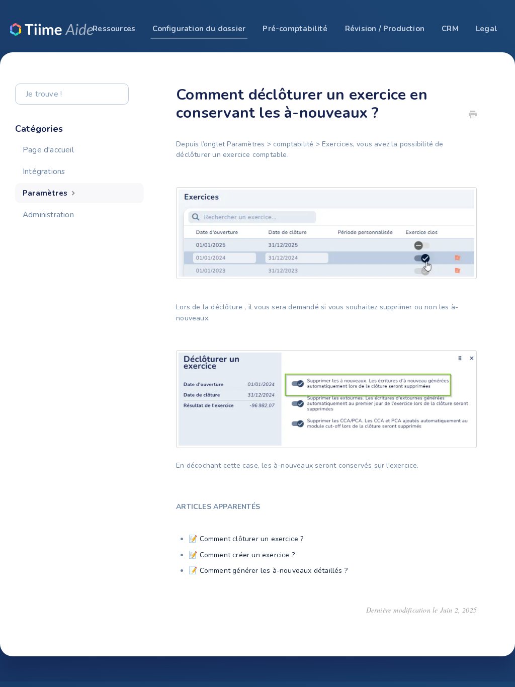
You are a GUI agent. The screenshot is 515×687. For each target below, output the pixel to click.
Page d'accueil (48, 149)
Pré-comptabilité (295, 29)
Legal (486, 29)
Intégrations (44, 171)
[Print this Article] (473, 115)
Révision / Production (384, 29)
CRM (450, 29)
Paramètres (46, 193)
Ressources (114, 29)
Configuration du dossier (198, 29)
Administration (48, 214)
